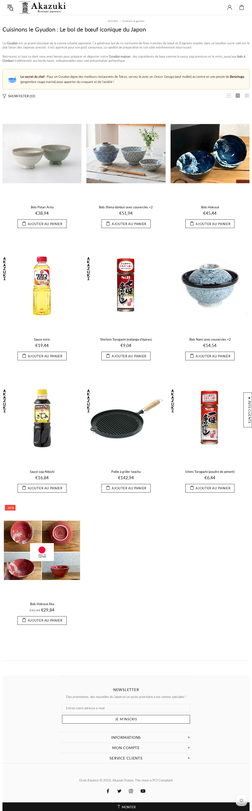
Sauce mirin (42, 339)
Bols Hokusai (210, 207)
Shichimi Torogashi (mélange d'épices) (126, 339)
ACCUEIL (113, 20)
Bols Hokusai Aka (42, 604)
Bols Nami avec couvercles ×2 (210, 339)
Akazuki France (42, 7)
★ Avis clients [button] (250, 410)
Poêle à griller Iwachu (126, 472)
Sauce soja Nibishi (42, 472)
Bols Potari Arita (42, 207)
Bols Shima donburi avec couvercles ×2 (126, 207)
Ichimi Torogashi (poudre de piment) (210, 472)
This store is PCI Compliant (154, 780)
